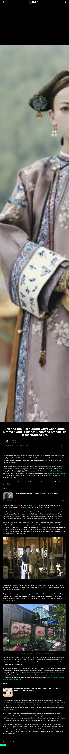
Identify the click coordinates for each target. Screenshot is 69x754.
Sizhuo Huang (13, 441)
